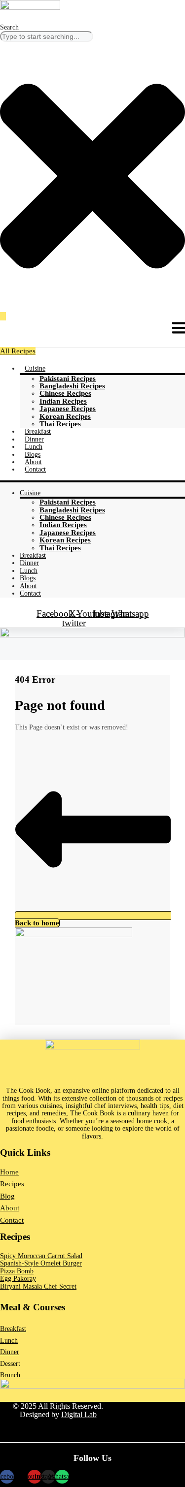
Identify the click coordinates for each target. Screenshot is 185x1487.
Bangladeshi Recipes (72, 386)
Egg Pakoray (18, 1278)
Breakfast (38, 431)
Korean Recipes (65, 416)
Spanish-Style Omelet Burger (41, 1263)
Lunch (33, 446)
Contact (35, 469)
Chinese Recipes (65, 393)
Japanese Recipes (67, 408)
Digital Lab (79, 1414)
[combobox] (46, 36)
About (33, 462)
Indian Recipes (63, 401)
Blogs (32, 454)
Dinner (34, 439)
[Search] (3, 316)
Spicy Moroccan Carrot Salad (41, 1256)
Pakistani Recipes (67, 378)
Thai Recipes (60, 424)
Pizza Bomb (17, 1271)
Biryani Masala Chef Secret (38, 1286)
